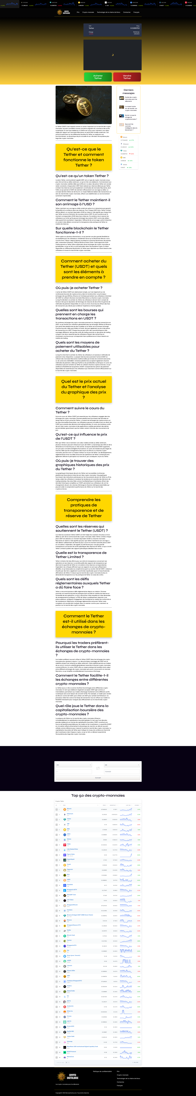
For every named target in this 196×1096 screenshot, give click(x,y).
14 (59, 880)
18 (59, 910)
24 (59, 956)
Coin (64, 805)
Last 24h (128, 805)
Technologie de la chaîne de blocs (108, 12)
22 (59, 941)
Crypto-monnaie (88, 12)
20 (59, 931)
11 (59, 865)
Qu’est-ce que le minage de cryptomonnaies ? (131, 117)
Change (137, 805)
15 (59, 885)
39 (59, 1052)
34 (59, 1027)
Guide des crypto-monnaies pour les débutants (131, 99)
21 (59, 936)
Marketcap (113, 805)
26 (59, 971)
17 (59, 900)
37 (59, 1042)
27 (59, 976)
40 (59, 1057)
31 (59, 1007)
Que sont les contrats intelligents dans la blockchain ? (131, 127)
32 (59, 1012)
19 (59, 920)
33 (59, 1017)
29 (59, 991)
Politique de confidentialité (102, 1071)
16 (59, 895)
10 (59, 860)
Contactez (126, 12)
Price (104, 805)
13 (59, 875)
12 (59, 870)
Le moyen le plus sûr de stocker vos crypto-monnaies (131, 108)
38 (59, 1047)
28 (59, 986)
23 (59, 951)
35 (59, 1032)
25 (59, 966)
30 (59, 996)
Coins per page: (61, 1062)
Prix (78, 12)
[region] (98, 1092)
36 (59, 1037)
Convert (98, 778)
